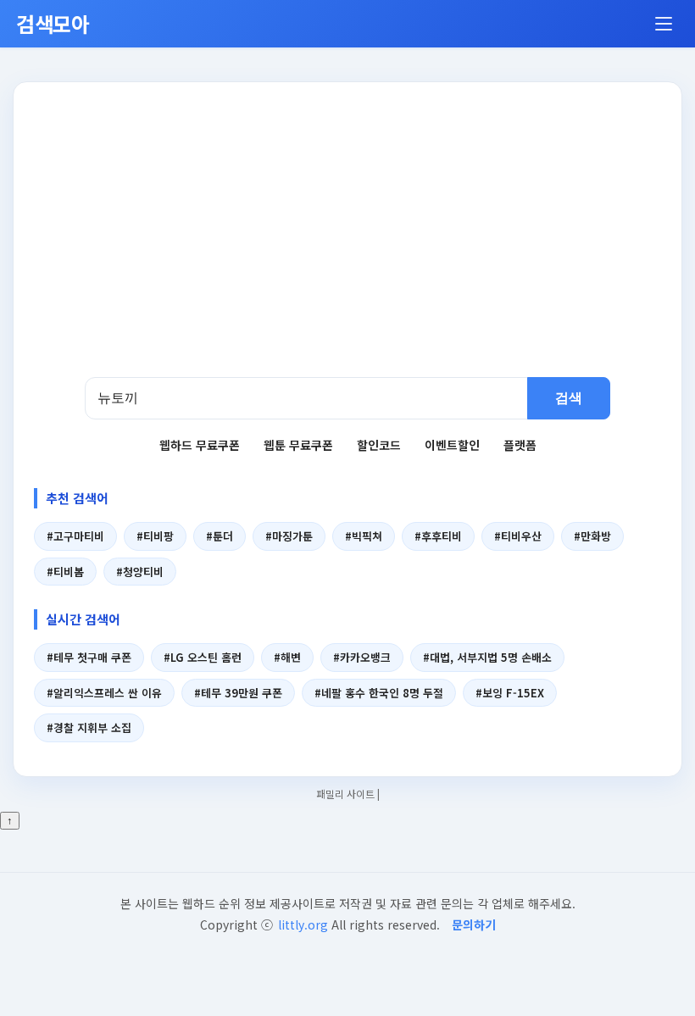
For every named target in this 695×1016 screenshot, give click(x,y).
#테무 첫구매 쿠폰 (89, 657)
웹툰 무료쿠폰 (298, 444)
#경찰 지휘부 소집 (89, 727)
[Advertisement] (347, 250)
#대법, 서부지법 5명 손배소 (487, 657)
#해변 (287, 657)
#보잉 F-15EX (509, 693)
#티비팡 (155, 536)
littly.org (303, 924)
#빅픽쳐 (363, 536)
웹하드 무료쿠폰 (199, 444)
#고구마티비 (75, 536)
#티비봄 (65, 572)
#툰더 (219, 536)
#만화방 (592, 536)
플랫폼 (520, 444)
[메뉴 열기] (663, 23)
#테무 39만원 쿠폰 (238, 693)
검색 (568, 398)
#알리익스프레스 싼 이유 (104, 693)
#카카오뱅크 (362, 657)
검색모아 (52, 23)
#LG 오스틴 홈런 (203, 657)
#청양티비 (140, 572)
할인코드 (379, 444)
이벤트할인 (452, 444)
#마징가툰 (289, 536)
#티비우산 (518, 536)
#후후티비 (438, 536)
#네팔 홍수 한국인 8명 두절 (378, 693)
